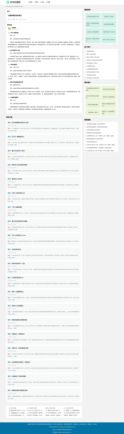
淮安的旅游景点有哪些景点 (19, 320)
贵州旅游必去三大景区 (92, 63)
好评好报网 (15, 2)
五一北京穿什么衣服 (32, 408)
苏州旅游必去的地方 (91, 75)
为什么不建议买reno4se (19, 235)
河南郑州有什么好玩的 (109, 32)
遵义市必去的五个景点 (18, 150)
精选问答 (11, 6)
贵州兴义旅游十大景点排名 (93, 57)
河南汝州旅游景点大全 (92, 141)
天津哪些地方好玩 (91, 66)
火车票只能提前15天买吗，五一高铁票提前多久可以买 (21, 410)
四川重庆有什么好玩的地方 (93, 78)
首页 (7, 6)
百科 (31, 2)
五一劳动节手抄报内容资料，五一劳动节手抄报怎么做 (21, 415)
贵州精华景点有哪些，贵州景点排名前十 (96, 124)
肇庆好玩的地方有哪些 (109, 89)
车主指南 (94, 424)
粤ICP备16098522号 (67, 429)
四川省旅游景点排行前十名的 (20, 122)
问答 (49, 2)
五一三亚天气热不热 (68, 408)
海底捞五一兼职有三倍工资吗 (70, 415)
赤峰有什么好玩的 (108, 16)
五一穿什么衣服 (12, 408)
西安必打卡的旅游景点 (93, 32)
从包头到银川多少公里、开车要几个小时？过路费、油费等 (100, 150)
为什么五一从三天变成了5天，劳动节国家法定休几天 (39, 410)
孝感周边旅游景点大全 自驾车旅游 (95, 138)
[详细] (15, 130)
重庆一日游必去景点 (91, 54)
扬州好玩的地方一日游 (18, 263)
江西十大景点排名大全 (18, 193)
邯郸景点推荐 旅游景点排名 (20, 390)
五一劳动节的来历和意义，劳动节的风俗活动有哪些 (57, 412)
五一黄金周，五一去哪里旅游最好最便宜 (73, 410)
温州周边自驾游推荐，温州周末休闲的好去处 (97, 127)
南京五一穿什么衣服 (50, 408)
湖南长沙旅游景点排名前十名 (108, 104)
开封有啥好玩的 (16, 249)
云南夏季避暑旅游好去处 (92, 69)
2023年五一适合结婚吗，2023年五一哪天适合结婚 (39, 415)
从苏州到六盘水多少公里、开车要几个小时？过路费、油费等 (101, 144)
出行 (43, 2)
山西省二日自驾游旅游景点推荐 (92, 24)
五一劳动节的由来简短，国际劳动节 (35, 412)
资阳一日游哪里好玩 (17, 291)
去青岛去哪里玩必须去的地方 (93, 129)
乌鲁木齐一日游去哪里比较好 (20, 348)
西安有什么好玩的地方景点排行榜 (94, 60)
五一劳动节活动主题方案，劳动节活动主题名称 (75, 412)
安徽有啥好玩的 (90, 51)
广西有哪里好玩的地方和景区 (92, 89)
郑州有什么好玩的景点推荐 (19, 165)
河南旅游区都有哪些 (109, 24)
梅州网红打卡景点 (93, 112)
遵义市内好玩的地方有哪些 (19, 221)
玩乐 (37, 2)
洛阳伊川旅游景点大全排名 (93, 72)
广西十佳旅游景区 (17, 207)
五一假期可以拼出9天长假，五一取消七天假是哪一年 (58, 410)
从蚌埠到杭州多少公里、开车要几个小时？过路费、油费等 (100, 135)
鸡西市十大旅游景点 (17, 306)
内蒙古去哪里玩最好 (93, 104)
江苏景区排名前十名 (17, 277)
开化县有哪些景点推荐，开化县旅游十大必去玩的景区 (99, 147)
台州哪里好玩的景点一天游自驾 (21, 362)
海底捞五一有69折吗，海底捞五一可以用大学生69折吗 (58, 415)
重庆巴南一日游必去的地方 (92, 39)
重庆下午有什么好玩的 (109, 39)
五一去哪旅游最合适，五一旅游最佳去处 (18, 412)
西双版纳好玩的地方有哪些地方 (94, 132)
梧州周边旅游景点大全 (93, 16)
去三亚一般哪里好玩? (18, 136)
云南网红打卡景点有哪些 (19, 376)
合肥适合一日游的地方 (18, 334)
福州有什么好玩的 (17, 179)
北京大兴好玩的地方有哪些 (92, 97)
